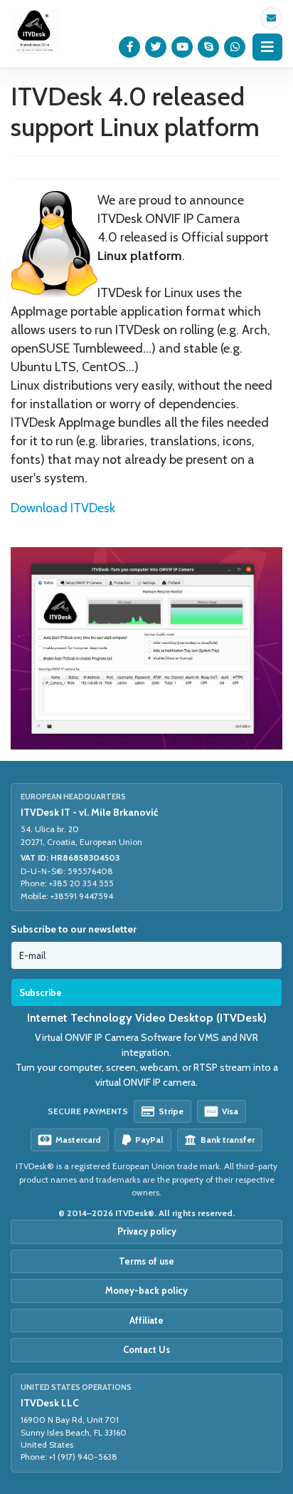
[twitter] (156, 47)
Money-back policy (146, 1290)
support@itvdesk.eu (271, 18)
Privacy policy (146, 1231)
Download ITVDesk (63, 508)
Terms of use (146, 1261)
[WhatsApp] (235, 47)
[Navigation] (267, 47)
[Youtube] (182, 47)
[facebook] (130, 47)
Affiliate (146, 1320)
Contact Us (146, 1349)
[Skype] (208, 47)
